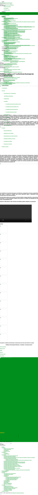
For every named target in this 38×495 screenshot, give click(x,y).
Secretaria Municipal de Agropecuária (10, 64)
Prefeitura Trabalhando (23, 435)
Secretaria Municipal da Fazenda (10, 25)
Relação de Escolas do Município (12, 50)
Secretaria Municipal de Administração (11, 40)
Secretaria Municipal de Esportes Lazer (11, 30)
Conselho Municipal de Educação (12, 478)
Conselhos (6, 45)
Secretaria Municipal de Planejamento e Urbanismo (13, 72)
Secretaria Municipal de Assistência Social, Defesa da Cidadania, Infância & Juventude (19, 21)
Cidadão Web (6, 44)
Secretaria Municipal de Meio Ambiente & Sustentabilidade (14, 61)
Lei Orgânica (6, 8)
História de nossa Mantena (9, 17)
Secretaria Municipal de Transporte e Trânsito (12, 69)
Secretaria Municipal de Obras (9, 36)
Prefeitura (3, 11)
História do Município (4, 434)
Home (3, 1)
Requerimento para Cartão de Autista (10, 78)
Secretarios (4, 438)
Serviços (3, 50)
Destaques (10, 83)
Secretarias (4, 24)
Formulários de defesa (8, 58)
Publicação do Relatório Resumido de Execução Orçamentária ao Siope (19, 53)
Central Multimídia (5, 85)
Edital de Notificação (8, 55)
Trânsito (3, 54)
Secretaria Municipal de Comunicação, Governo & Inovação (14, 58)
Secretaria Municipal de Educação (10, 23)
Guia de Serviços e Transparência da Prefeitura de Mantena (10, 43)
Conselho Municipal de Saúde (11, 48)
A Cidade (3, 447)
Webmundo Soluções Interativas (18, 441)
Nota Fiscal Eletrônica (8, 52)
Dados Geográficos (7, 6)
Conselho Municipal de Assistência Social (13, 46)
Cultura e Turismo (5, 60)
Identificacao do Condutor (9, 486)
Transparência (4, 48)
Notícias (13, 83)
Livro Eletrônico (7, 50)
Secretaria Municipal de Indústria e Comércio (12, 77)
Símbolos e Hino (7, 20)
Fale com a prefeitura (7, 53)
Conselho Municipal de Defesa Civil (12, 47)
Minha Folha (6, 51)
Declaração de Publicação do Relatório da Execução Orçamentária (18, 82)
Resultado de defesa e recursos (9, 57)
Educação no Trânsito (8, 59)
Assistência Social (5, 71)
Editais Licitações (22, 437)
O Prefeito (6, 13)
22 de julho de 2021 (3, 82)
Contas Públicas (7, 114)
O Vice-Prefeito (6, 23)
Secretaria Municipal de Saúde (9, 80)
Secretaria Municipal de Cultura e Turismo (11, 66)
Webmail (3, 439)
